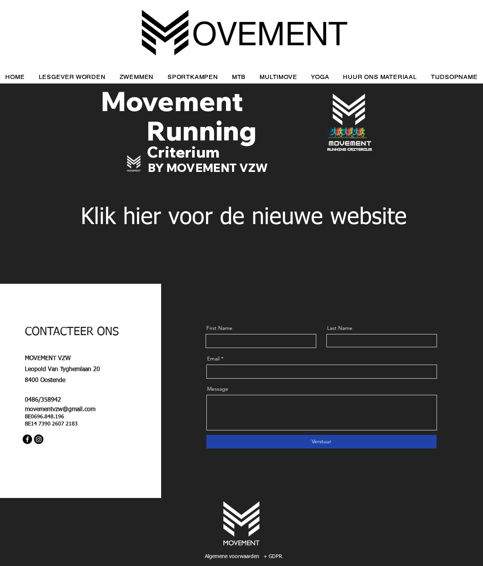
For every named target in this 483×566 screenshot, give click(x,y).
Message (217, 388)
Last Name (339, 328)
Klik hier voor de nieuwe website (244, 217)
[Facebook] (27, 439)
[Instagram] (38, 439)
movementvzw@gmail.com (60, 410)
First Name (219, 328)
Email (213, 358)
